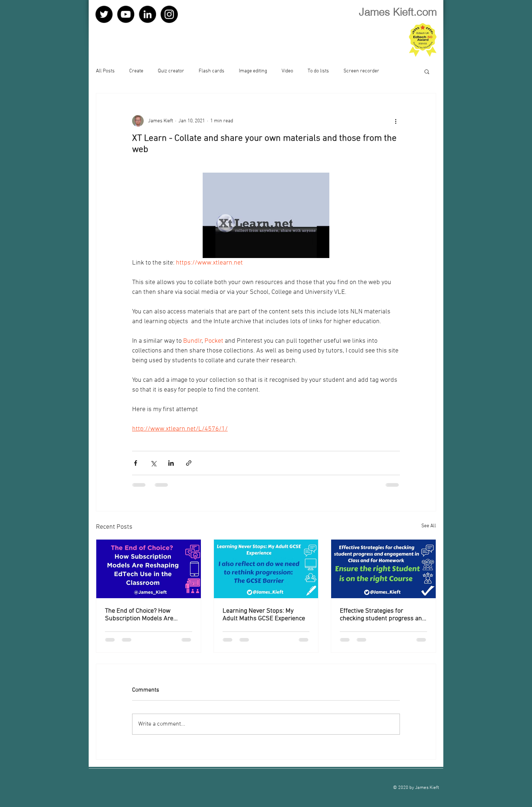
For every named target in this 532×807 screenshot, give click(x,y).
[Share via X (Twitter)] (153, 463)
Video (287, 71)
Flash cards (211, 71)
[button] (426, 71)
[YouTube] (128, 15)
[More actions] (395, 121)
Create (136, 71)
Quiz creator (171, 71)
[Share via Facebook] (135, 463)
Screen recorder (361, 71)
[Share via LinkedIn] (171, 463)
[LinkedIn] (152, 15)
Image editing (253, 71)
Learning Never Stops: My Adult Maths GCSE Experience (264, 614)
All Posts (105, 71)
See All (428, 526)
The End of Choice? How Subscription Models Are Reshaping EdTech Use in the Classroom (144, 614)
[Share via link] (188, 463)
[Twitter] (103, 15)
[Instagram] (176, 15)
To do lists (318, 71)
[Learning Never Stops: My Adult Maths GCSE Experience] (266, 569)
